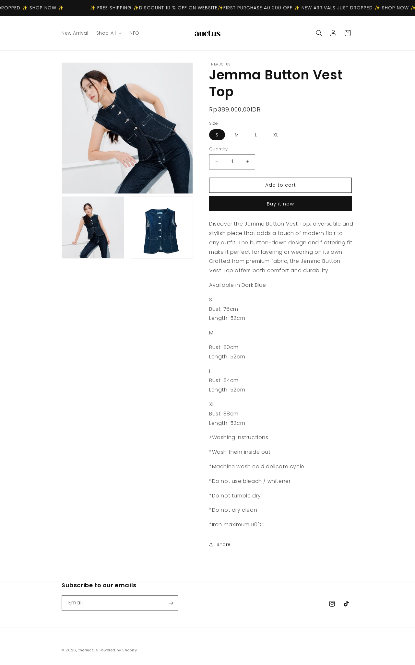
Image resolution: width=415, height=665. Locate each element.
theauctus (88, 650)
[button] (108, 33)
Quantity (218, 149)
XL (276, 135)
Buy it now (280, 203)
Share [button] (224, 544)
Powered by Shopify (118, 650)
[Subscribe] (171, 603)
